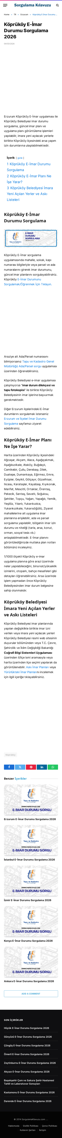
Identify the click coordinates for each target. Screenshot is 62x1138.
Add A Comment (31, 993)
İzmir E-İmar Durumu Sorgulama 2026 (27, 900)
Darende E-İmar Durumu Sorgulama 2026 (28, 1101)
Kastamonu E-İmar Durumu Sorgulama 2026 (29, 1092)
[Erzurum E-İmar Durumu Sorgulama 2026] (31, 800)
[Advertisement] (31, 82)
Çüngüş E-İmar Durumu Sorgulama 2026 (27, 1045)
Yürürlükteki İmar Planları (20, 672)
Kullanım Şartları (27, 1130)
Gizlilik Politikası (30, 1126)
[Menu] (5, 5)
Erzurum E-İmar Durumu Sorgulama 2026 (30, 819)
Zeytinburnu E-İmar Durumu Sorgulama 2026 (30, 1062)
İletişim (42, 1130)
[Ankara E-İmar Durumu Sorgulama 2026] (31, 962)
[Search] (57, 5)
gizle (19, 158)
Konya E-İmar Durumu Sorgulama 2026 (28, 940)
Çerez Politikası (49, 1126)
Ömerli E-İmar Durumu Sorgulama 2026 (26, 1054)
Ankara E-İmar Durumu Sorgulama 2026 (29, 981)
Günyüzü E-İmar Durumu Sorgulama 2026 (28, 1036)
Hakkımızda (13, 1126)
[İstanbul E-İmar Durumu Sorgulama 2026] (31, 840)
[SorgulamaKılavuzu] (32, 5)
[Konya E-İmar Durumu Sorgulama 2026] (31, 921)
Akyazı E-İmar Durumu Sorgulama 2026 (27, 1071)
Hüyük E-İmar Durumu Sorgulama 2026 (26, 1028)
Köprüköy (10, 754)
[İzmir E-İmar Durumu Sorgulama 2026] (31, 881)
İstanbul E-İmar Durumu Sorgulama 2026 (29, 859)
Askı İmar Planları (37, 667)
